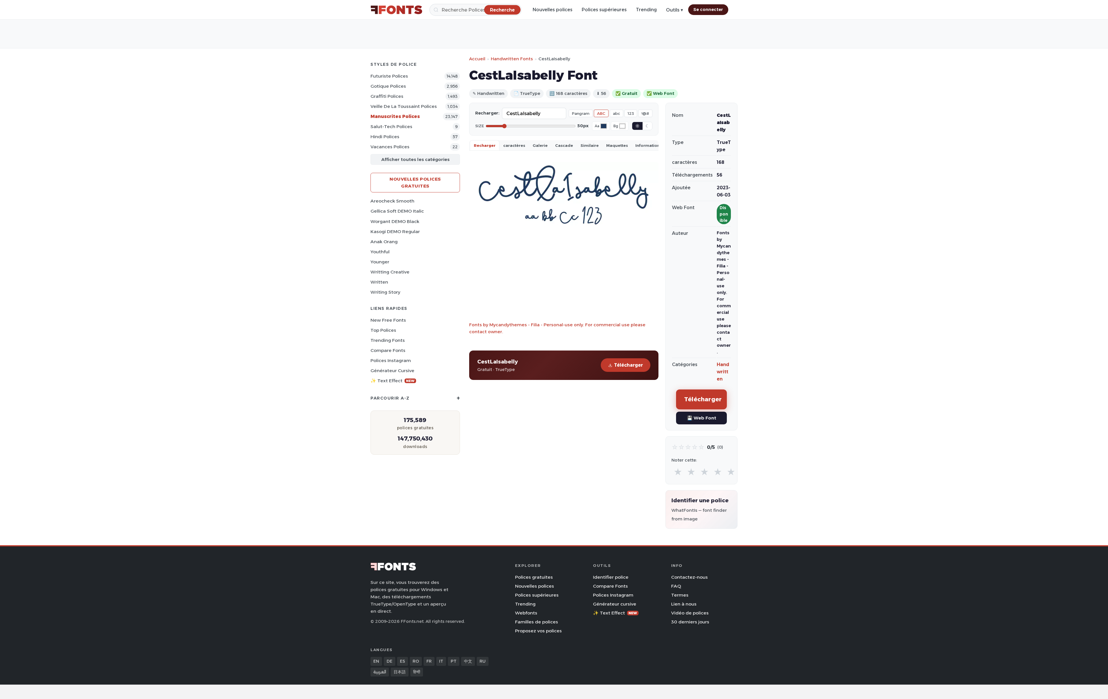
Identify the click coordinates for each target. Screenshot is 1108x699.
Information (647, 145)
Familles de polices (536, 622)
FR (429, 661)
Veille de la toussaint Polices (403, 106)
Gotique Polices (388, 86)
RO (416, 661)
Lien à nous (684, 604)
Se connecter (708, 9)
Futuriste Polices (389, 76)
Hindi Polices (384, 136)
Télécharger (628, 365)
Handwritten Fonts (512, 58)
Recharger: (487, 113)
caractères (514, 145)
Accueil (477, 58)
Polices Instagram (390, 360)
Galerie (540, 145)
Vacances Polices (389, 146)
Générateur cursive (392, 370)
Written (379, 282)
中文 (468, 661)
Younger (379, 262)
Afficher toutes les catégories (415, 159)
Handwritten (723, 372)
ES (402, 661)
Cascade (564, 145)
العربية (379, 671)
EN (376, 661)
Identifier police (610, 577)
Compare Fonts (387, 350)
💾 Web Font (701, 418)
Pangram (580, 113)
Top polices (383, 330)
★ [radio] (677, 472)
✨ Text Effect (392, 380)
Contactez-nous (689, 577)
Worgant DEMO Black (394, 221)
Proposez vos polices (538, 631)
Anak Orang (384, 241)
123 (631, 113)
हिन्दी (416, 671)
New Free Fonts (388, 320)
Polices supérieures (604, 9)
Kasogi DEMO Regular (395, 231)
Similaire (590, 145)
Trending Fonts (387, 340)
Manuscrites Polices (395, 116)
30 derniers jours (690, 622)
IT (441, 661)
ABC (601, 113)
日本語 (400, 671)
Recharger (484, 145)
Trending (646, 9)
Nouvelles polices (552, 9)
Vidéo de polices (690, 613)
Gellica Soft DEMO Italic (397, 211)
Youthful (380, 251)
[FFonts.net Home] (396, 9)
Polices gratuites (534, 577)
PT (453, 661)
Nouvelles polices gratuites (415, 182)
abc (616, 113)
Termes (679, 595)
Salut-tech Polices (391, 126)
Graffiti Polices (386, 96)
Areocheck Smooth (392, 201)
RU (483, 661)
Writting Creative (389, 272)
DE (389, 661)
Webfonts (526, 613)
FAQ (676, 586)
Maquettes (617, 145)
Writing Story (385, 292)
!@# (645, 113)
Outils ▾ (674, 10)
